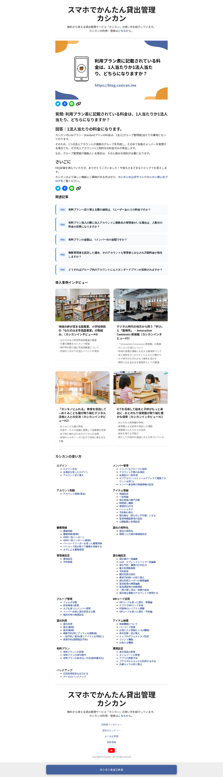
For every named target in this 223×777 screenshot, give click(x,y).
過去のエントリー (111, 730)
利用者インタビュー (111, 724)
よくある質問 (111, 736)
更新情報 (111, 742)
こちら (122, 31)
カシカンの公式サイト (131, 177)
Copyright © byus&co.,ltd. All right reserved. (111, 756)
